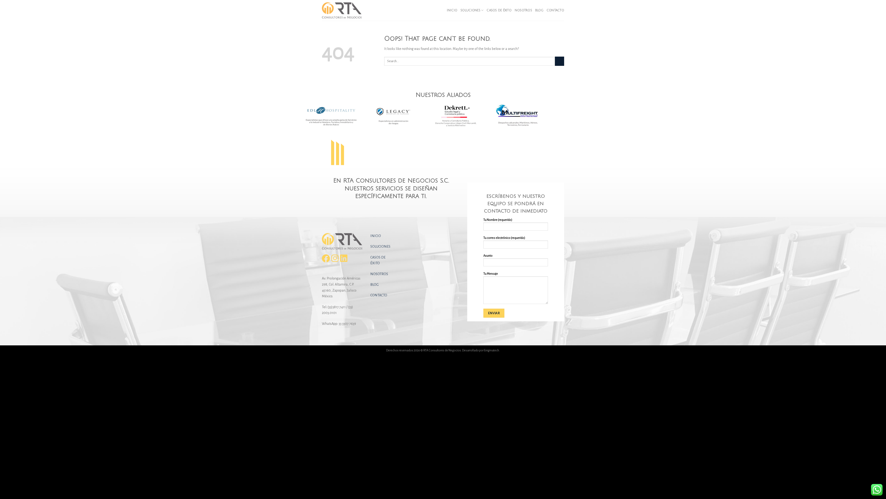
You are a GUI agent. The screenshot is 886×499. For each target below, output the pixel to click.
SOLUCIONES (380, 246)
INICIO (375, 236)
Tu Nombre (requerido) (497, 220)
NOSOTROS (379, 274)
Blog (539, 10)
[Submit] (559, 61)
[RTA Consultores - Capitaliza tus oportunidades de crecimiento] (345, 10)
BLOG (374, 284)
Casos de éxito (499, 10)
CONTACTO (378, 295)
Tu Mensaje (490, 273)
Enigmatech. (492, 350)
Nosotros (523, 10)
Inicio (452, 10)
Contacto (555, 10)
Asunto (488, 255)
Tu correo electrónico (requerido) (504, 238)
